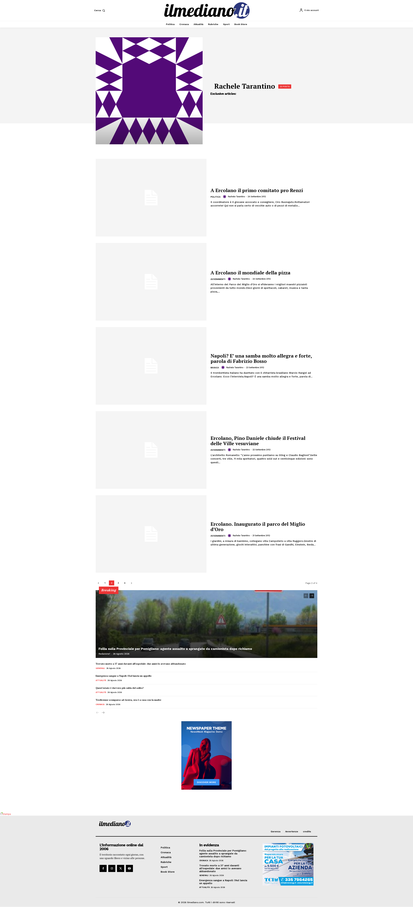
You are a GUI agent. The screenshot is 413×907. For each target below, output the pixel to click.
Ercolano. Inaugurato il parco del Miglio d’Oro (258, 527)
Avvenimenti (218, 279)
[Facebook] (103, 868)
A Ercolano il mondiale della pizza (250, 272)
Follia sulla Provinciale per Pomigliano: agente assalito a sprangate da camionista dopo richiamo (175, 649)
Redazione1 (104, 654)
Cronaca (100, 704)
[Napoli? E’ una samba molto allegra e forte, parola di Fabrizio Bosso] (151, 366)
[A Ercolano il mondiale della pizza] (151, 282)
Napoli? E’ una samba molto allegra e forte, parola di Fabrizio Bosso (261, 358)
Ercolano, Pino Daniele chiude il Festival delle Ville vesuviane (258, 441)
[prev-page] (98, 582)
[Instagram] (111, 868)
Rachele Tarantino (236, 196)
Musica (215, 367)
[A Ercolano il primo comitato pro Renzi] (151, 197)
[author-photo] (225, 196)
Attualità (101, 680)
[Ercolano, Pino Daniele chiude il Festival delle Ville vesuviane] (151, 450)
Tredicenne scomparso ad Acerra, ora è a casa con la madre (128, 699)
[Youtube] (129, 868)
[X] (120, 868)
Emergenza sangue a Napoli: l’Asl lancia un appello (123, 675)
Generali (100, 668)
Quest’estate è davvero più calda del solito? (120, 687)
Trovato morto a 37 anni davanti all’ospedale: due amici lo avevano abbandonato (141, 663)
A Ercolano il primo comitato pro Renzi (257, 190)
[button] (100, 10)
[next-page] (131, 582)
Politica (216, 197)
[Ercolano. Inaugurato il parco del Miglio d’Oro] (151, 534)
